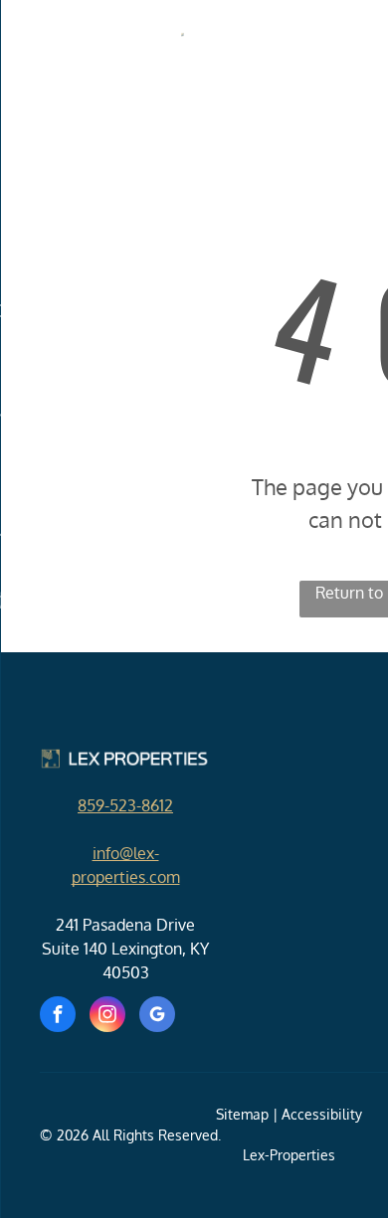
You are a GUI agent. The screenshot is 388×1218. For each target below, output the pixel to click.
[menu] (30, 39)
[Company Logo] (193, 45)
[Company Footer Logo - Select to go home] (125, 759)
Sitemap (242, 1114)
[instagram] (107, 1016)
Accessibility (322, 1114)
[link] (125, 805)
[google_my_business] (157, 1016)
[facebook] (58, 1016)
